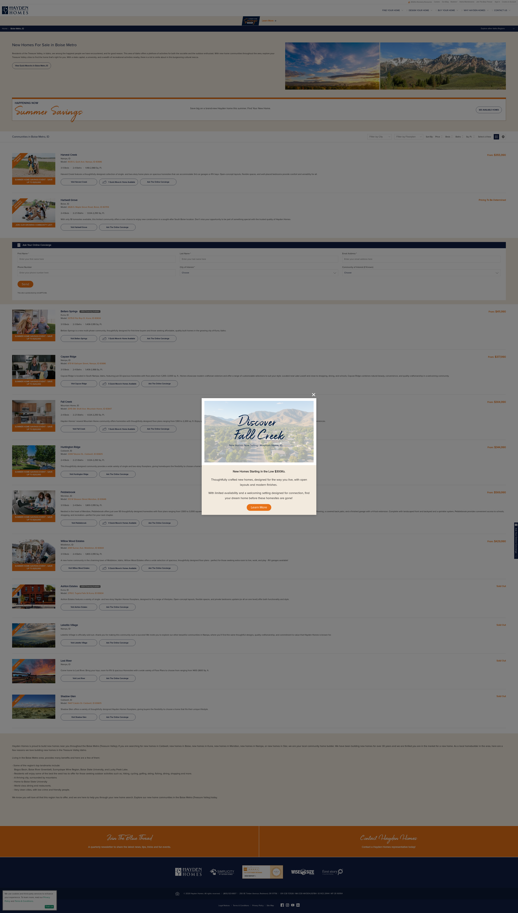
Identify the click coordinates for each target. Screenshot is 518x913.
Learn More (259, 507)
